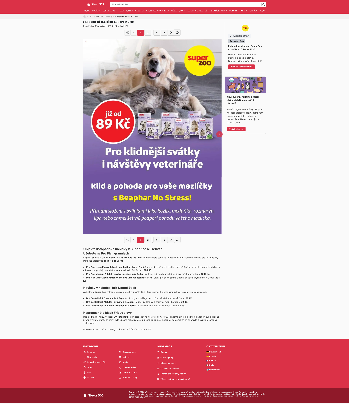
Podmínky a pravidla (169, 368)
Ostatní (233, 11)
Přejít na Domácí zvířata (241, 66)
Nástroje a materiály (157, 11)
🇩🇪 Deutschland (213, 352)
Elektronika (126, 11)
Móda (174, 11)
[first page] (127, 33)
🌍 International (213, 370)
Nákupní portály (248, 11)
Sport (182, 11)
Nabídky (96, 11)
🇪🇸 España (211, 356)
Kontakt (164, 352)
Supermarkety (110, 11)
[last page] (177, 33)
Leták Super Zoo (96, 17)
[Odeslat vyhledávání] (263, 4)
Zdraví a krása (195, 11)
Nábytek (139, 11)
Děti (207, 11)
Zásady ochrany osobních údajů (175, 379)
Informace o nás (167, 363)
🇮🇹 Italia (210, 365)
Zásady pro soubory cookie (173, 374)
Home (87, 11)
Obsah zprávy (166, 357)
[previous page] (134, 33)
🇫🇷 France (211, 361)
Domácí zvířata (219, 11)
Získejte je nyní (236, 129)
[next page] (171, 33)
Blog (262, 11)
